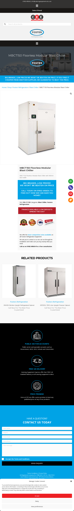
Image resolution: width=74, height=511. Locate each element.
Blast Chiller (34, 87)
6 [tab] (40, 318)
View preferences (37, 506)
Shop (9, 87)
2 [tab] (32, 318)
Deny (37, 501)
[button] (71, 481)
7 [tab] (42, 318)
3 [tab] (34, 318)
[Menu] (37, 5)
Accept (37, 496)
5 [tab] (38, 318)
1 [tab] (30, 318)
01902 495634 (43, 191)
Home (4, 87)
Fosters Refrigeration (20, 87)
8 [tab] (44, 318)
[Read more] (34, 267)
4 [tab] (36, 318)
